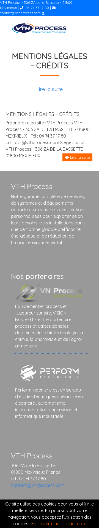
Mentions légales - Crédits (42, 114)
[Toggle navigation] (87, 29)
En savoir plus (45, 523)
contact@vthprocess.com (20, 13)
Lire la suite (49, 89)
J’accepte (76, 523)
